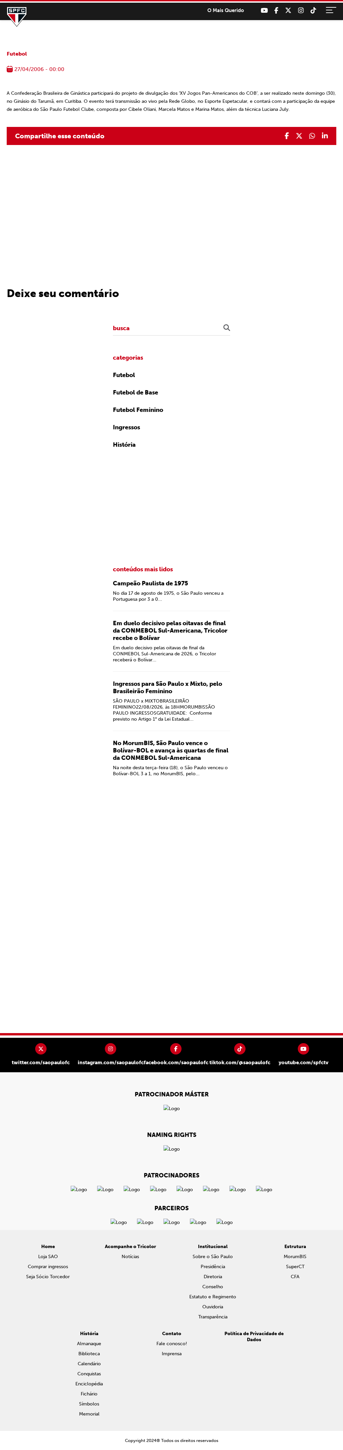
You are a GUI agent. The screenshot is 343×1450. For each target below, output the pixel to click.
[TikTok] (313, 10)
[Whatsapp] (312, 136)
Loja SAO (48, 1256)
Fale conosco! (171, 1344)
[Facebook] (276, 10)
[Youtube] (264, 10)
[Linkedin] (325, 136)
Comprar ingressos (48, 1267)
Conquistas (89, 1374)
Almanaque (89, 1344)
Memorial (89, 1414)
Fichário (89, 1394)
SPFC (17, 17)
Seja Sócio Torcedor (48, 1277)
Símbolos (89, 1404)
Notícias (130, 1256)
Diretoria (213, 1277)
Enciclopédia (89, 1384)
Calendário (89, 1364)
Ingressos (126, 427)
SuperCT (295, 1267)
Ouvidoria (212, 1307)
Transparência (212, 1317)
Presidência (213, 1267)
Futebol (17, 54)
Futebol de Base (135, 392)
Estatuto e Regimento (212, 1297)
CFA (295, 1277)
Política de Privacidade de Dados (254, 1337)
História (124, 444)
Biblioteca (89, 1354)
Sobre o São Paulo (213, 1256)
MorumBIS (295, 1256)
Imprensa (172, 1354)
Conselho (212, 1287)
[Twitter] (288, 10)
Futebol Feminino (138, 410)
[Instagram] (301, 10)
